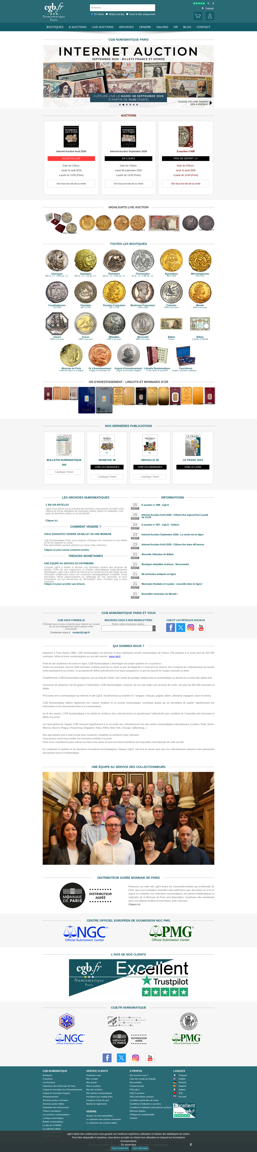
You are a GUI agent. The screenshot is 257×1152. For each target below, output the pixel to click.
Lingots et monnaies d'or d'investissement (62, 1089)
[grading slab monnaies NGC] (85, 934)
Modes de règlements (96, 1104)
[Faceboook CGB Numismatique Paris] (107, 1057)
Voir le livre (192, 467)
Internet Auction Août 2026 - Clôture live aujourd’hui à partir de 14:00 (175, 516)
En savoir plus (128, 1144)
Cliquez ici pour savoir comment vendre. (67, 550)
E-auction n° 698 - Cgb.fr (155, 505)
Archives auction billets (53, 1104)
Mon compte (92, 1079)
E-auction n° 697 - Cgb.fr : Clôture (160, 524)
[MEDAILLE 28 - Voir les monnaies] (150, 446)
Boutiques (55, 27)
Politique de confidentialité (142, 1114)
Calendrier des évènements (56, 1107)
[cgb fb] (212, 4)
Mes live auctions (94, 1089)
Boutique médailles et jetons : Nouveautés (165, 564)
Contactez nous (93, 1075)
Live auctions (103, 27)
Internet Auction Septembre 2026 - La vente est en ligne (173, 534)
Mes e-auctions (93, 1086)
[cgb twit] (208, 4)
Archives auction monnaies (55, 1100)
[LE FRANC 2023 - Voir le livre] (193, 446)
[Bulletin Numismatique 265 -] (64, 446)
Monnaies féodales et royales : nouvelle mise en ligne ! (172, 584)
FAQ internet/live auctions (142, 1096)
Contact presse (137, 1086)
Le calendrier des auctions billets (101, 1123)
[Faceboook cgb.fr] (170, 627)
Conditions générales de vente (144, 1100)
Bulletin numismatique (53, 1121)
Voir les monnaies (107, 467)
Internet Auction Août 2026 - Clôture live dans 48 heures (173, 544)
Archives (126, 27)
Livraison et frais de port (97, 1100)
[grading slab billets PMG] (171, 933)
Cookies (133, 1118)
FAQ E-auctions (137, 1093)
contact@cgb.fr (81, 632)
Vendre (145, 27)
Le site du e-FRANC (52, 1125)
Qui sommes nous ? (139, 1075)
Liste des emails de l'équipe (143, 1079)
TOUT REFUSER (140, 1148)
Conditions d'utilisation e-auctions (145, 1104)
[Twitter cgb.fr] (180, 627)
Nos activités (136, 1082)
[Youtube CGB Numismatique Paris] (149, 1057)
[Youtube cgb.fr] (200, 627)
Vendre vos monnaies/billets (99, 1116)
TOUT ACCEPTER (120, 1148)
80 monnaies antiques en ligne (159, 574)
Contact (203, 27)
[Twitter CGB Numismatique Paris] (121, 1057)
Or (176, 27)
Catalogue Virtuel (64, 472)
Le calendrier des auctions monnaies (103, 1119)
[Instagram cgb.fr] (190, 627)
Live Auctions (49, 1082)
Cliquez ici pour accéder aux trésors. (64, 584)
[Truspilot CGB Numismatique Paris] (199, 4)
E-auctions (78, 27)
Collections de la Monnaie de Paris (59, 1086)
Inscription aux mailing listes (99, 1096)
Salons (162, 27)
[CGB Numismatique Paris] (54, 21)
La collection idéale (52, 1129)
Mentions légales (138, 1111)
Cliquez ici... (52, 520)
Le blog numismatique (53, 1118)
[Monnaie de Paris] (86, 907)
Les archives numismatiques (56, 1114)
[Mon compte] (210, 19)
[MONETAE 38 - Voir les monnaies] (107, 446)
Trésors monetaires (52, 1111)
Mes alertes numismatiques (99, 1093)
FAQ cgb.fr (135, 1089)
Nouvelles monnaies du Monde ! (160, 594)
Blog (187, 27)
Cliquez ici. (134, 904)
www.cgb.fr (114, 656)
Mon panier (91, 1082)
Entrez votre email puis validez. (128, 624)
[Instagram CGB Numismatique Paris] (135, 1057)
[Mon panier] (198, 19)
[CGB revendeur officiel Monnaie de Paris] (128, 1039)
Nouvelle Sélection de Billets (158, 554)
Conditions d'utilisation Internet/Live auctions (150, 1107)
